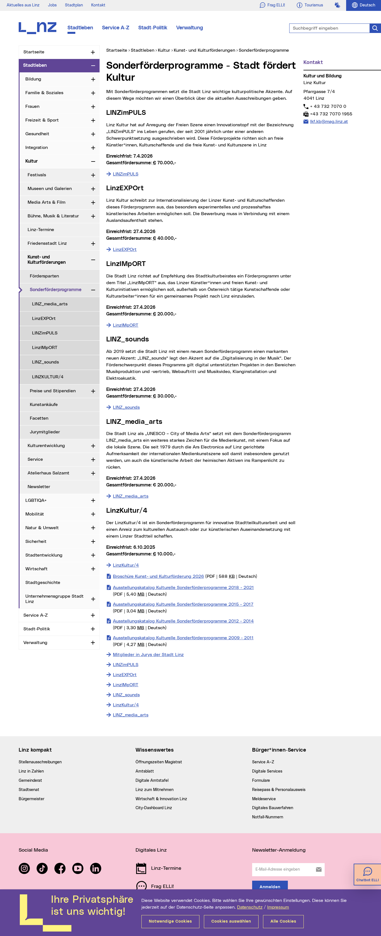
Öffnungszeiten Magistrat (159, 762)
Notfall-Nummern (267, 817)
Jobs (52, 5)
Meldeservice (264, 799)
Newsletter (39, 486)
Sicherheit (36, 541)
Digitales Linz (151, 850)
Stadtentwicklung (43, 555)
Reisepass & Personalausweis (278, 790)
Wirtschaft (36, 569)
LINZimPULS (44, 333)
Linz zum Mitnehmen (154, 790)
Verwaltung (189, 27)
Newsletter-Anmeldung (279, 850)
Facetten (39, 418)
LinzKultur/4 (126, 565)
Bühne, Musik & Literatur (53, 216)
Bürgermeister (31, 799)
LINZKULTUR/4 (48, 377)
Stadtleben (80, 27)
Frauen (32, 106)
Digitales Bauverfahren (272, 808)
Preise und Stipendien (53, 391)
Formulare (261, 781)
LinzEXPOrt (44, 318)
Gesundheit (37, 134)
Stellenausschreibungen (40, 762)
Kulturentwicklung (46, 445)
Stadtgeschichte (42, 582)
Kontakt (98, 5)
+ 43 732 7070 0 (328, 106)
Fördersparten (44, 276)
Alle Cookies (283, 921)
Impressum (278, 907)
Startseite (33, 52)
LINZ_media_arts (49, 304)
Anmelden (270, 887)
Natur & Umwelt (42, 528)
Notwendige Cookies (170, 921)
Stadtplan (74, 5)
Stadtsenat (29, 790)
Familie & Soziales (44, 93)
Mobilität (34, 514)
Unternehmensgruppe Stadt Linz (54, 599)
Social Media (33, 850)
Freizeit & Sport (42, 120)
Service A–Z (263, 762)
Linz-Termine (41, 229)
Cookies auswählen (231, 921)
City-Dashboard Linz (154, 808)
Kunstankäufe (44, 404)
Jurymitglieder (45, 432)
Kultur (31, 161)
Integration (36, 147)
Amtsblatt (145, 771)
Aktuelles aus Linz (23, 5)
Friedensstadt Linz (47, 243)
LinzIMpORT (44, 347)
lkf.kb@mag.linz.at (329, 121)
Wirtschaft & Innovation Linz (161, 799)
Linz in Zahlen (31, 771)
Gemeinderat (30, 781)
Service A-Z (115, 27)
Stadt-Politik (152, 27)
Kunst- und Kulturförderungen (47, 260)
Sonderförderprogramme (59, 289)
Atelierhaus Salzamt (48, 473)
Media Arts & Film (46, 202)
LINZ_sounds (45, 362)
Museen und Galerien (50, 188)
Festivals (37, 175)
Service (35, 459)
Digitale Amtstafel (152, 781)
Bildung (33, 79)
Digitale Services (267, 771)
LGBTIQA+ (36, 500)
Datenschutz (249, 907)
